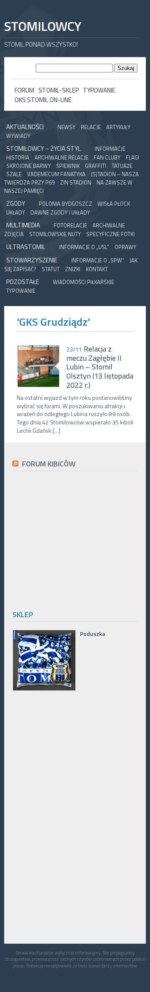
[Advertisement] (81, 539)
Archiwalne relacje (61, 157)
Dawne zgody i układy (60, 212)
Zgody (15, 203)
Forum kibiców (48, 463)
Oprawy (125, 247)
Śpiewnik (68, 166)
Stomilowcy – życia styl (43, 148)
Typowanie (99, 90)
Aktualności (25, 127)
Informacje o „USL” (84, 247)
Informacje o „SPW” (97, 260)
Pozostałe (22, 282)
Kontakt (97, 269)
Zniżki (72, 269)
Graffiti (95, 166)
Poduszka (92, 634)
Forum (24, 90)
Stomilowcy (42, 26)
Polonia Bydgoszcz (65, 203)
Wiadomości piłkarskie (83, 282)
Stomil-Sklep (58, 90)
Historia (17, 157)
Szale (14, 174)
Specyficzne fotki (110, 234)
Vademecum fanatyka (56, 174)
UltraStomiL (25, 247)
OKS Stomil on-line (43, 100)
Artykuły (118, 127)
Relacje (91, 127)
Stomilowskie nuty (55, 234)
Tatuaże (122, 166)
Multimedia (23, 225)
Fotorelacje (70, 225)
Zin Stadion (75, 182)
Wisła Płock (114, 203)
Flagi (132, 157)
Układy (15, 212)
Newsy (66, 127)
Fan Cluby (107, 157)
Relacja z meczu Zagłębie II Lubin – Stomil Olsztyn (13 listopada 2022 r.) (99, 366)
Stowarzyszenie (32, 260)
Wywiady (18, 136)
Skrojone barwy (28, 166)
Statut (51, 269)
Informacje (110, 149)
